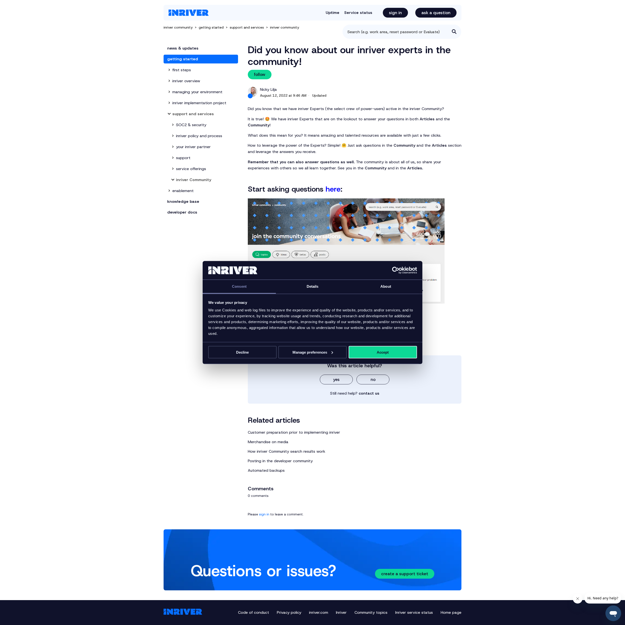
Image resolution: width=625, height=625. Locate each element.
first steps (181, 69)
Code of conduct (253, 612)
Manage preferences (309, 352)
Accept (383, 352)
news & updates (182, 48)
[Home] (188, 13)
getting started (211, 27)
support (183, 157)
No (373, 379)
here (333, 189)
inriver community (178, 27)
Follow (259, 74)
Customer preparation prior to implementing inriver (294, 432)
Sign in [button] (395, 12)
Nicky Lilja (268, 89)
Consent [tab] (239, 286)
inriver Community (284, 27)
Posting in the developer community (280, 460)
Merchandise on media (268, 441)
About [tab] (385, 286)
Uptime (332, 12)
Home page (451, 612)
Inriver (341, 612)
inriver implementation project (199, 102)
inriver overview (186, 80)
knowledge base (183, 201)
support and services (247, 27)
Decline (242, 352)
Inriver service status (414, 612)
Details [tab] (313, 286)
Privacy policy (289, 612)
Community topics (370, 612)
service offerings (191, 168)
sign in (264, 514)
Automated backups (266, 470)
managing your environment (197, 91)
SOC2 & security (191, 124)
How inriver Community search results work (286, 451)
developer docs (182, 212)
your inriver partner (193, 146)
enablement (183, 190)
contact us (369, 393)
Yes (336, 379)
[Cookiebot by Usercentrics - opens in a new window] (395, 270)
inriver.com (318, 612)
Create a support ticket (404, 573)
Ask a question (435, 12)
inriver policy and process (199, 135)
